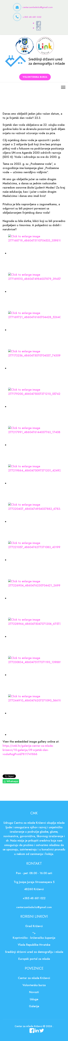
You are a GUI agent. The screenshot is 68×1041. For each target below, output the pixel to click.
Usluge (34, 999)
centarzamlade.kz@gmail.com (37, 7)
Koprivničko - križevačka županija (34, 938)
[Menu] (63, 87)
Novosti (34, 992)
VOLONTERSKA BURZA (35, 77)
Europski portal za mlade (34, 959)
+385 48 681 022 (31, 17)
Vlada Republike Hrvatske (34, 945)
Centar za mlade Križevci (34, 978)
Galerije (34, 1006)
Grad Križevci (34, 926)
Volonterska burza (34, 985)
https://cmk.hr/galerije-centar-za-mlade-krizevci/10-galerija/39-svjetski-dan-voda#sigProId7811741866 (28, 750)
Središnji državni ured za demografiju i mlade (34, 952)
